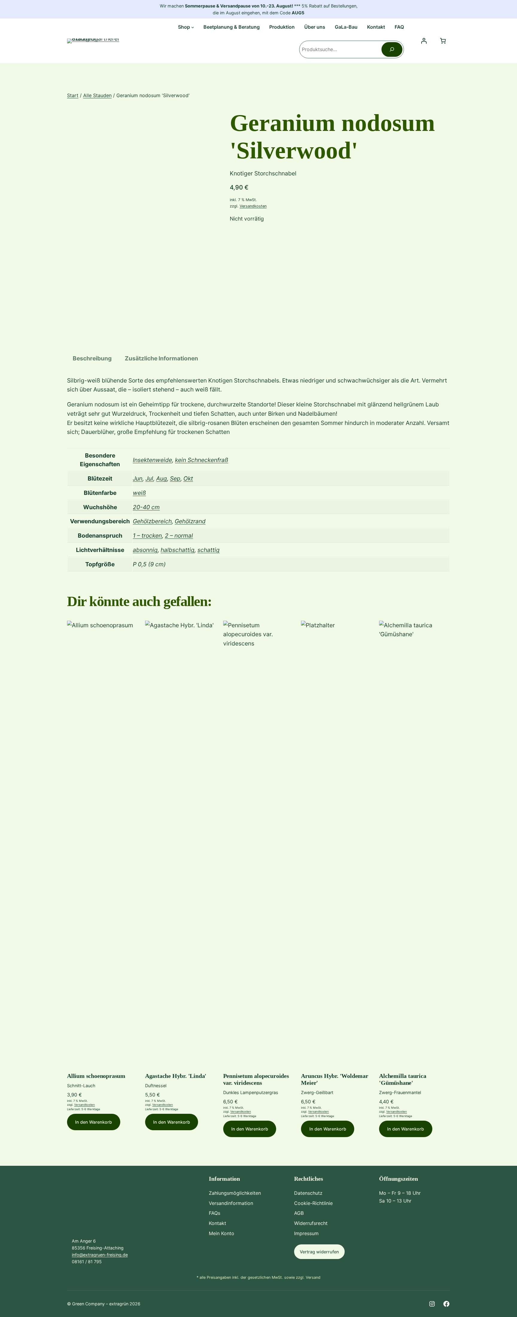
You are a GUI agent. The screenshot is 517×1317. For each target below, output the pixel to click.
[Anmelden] (423, 41)
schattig (208, 549)
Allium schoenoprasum (96, 1076)
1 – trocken (147, 535)
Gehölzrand (190, 521)
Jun (137, 478)
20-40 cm (146, 507)
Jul (149, 478)
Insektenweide (152, 460)
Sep (175, 478)
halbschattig (177, 549)
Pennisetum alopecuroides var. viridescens (256, 1079)
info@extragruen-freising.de (100, 1254)
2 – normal (179, 535)
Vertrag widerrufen (319, 1251)
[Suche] (392, 49)
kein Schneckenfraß (201, 460)
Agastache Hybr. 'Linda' (175, 1076)
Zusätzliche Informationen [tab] (161, 358)
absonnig (145, 549)
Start (72, 95)
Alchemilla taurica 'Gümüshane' (402, 1079)
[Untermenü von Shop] (192, 27)
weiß (139, 492)
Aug (161, 478)
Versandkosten (253, 206)
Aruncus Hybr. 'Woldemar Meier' (334, 1079)
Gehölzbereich (152, 521)
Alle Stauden (97, 95)
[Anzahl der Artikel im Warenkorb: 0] (443, 41)
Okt (188, 478)
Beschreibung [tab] (92, 358)
